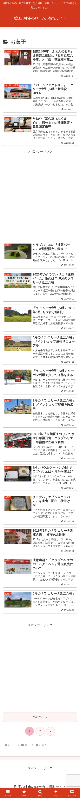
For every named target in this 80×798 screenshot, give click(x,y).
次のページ (40, 717)
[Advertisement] (40, 194)
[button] (72, 587)
